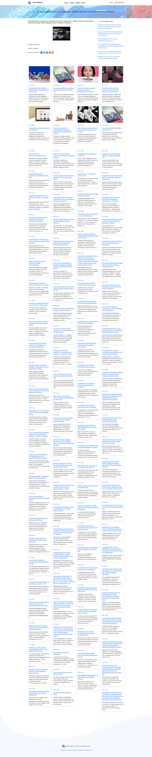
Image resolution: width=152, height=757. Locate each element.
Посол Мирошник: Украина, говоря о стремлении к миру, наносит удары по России (63, 508)
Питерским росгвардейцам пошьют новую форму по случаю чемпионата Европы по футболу (39, 603)
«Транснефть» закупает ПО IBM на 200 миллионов (39, 129)
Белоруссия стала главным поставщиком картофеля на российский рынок (86, 633)
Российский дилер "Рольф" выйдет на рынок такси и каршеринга (88, 568)
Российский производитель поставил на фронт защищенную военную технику (87, 527)
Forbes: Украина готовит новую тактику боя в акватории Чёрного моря (63, 375)
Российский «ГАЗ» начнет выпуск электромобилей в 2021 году (87, 466)
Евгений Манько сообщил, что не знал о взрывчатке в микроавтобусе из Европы (39, 241)
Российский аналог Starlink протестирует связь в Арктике (86, 366)
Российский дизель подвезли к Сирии (62, 693)
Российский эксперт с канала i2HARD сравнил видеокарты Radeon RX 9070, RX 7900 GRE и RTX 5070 (111, 464)
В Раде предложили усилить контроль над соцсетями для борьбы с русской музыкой (110, 89)
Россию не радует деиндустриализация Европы (37, 154)
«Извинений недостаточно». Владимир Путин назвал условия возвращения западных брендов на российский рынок (112, 549)
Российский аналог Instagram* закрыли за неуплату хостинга (86, 284)
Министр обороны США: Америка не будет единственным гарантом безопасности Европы (39, 390)
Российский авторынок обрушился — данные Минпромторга (88, 214)
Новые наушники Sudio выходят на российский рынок (88, 486)
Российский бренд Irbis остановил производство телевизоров (88, 322)
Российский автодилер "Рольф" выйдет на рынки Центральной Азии (111, 155)
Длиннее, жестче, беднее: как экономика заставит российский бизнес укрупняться (111, 286)
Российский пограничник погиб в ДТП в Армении (62, 673)
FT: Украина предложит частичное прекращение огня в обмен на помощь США (39, 693)
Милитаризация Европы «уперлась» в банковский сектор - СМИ (39, 175)
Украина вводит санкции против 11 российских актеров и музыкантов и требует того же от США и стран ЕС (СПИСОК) (63, 531)
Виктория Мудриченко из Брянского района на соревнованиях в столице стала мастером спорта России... (110, 33)
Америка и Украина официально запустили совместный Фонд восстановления (38, 671)
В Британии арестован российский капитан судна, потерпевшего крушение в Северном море (112, 374)
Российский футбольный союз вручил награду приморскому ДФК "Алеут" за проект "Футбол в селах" (112, 486)
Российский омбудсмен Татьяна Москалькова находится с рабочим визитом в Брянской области (112, 330)
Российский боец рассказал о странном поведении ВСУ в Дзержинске (86, 385)
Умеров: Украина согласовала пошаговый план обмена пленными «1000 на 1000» (88, 235)
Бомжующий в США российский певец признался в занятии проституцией (87, 345)
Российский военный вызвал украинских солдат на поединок (87, 406)
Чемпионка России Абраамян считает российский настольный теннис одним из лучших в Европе (112, 528)
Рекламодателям (88, 750)
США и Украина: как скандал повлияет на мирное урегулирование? (37, 263)
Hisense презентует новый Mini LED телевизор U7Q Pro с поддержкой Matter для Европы (38, 456)
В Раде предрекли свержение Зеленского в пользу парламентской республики (86, 89)
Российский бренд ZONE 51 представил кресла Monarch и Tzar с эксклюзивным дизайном (112, 352)
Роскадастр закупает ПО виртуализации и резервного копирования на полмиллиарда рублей (62, 130)
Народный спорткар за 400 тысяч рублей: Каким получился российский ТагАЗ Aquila (112, 419)
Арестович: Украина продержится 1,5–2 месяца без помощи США (39, 304)
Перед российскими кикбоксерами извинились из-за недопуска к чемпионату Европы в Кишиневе (39, 434)
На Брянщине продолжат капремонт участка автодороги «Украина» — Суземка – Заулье (62, 352)
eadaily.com (37, 44)
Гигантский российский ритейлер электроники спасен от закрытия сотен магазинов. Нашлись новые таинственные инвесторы (112, 620)
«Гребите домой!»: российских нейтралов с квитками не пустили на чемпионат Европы (39, 366)
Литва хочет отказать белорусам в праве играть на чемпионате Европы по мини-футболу (63, 242)
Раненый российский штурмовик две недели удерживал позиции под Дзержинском (88, 507)
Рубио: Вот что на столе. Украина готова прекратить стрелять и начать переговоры (63, 419)
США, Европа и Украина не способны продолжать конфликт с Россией (39, 561)
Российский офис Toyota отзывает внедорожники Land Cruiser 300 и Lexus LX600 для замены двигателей (112, 571)
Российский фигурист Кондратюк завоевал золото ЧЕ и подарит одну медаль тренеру (111, 441)
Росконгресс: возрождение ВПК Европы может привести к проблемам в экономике (38, 219)
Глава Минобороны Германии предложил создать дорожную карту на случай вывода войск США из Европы (63, 442)
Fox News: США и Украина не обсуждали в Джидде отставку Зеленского (38, 539)
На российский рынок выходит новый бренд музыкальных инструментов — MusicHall (111, 199)
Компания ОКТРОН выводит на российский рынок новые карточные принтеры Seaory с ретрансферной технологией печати (111, 596)
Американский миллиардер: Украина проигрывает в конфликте (39, 284)
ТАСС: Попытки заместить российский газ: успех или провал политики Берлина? (112, 308)
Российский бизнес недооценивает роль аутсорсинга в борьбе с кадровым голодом (112, 264)
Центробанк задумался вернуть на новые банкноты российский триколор (88, 676)
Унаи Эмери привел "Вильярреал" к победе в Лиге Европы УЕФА (39, 477)
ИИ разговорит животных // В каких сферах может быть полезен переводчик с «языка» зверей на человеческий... (109, 26)
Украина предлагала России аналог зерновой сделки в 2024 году (63, 309)
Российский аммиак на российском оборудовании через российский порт (63, 89)
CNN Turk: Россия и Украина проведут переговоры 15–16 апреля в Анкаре (63, 155)
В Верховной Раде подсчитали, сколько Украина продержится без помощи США (39, 89)
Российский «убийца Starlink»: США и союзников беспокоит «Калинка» (88, 446)
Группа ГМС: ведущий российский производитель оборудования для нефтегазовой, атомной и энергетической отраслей (112, 396)
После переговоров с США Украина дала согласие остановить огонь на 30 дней (63, 288)
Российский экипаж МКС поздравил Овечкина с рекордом (88, 194)
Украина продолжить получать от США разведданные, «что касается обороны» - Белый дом (63, 199)
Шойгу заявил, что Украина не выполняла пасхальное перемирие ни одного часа (63, 397)
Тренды (72, 2)
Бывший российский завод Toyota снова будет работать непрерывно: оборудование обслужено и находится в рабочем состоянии (112, 644)
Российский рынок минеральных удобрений (87, 154)
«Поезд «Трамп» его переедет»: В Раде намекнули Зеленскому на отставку (88, 129)
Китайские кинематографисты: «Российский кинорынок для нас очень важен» (87, 427)
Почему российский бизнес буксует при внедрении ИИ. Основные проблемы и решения (112, 221)
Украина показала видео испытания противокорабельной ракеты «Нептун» (63, 221)
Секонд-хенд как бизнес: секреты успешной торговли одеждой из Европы (38, 323)
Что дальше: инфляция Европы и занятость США (111, 129)
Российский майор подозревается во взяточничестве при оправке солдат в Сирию (88, 611)
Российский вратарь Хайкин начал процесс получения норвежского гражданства (112, 177)
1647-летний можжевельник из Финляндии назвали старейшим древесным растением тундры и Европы (62, 265)
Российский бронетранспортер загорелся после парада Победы (87, 302)
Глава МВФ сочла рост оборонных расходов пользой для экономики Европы (39, 412)
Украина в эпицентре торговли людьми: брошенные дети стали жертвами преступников (62, 465)
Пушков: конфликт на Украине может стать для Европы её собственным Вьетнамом (37, 345)
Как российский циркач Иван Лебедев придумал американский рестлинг (87, 655)
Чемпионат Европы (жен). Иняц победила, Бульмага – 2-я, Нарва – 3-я (39, 197)
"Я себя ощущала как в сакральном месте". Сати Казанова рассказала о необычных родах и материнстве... (111, 45)
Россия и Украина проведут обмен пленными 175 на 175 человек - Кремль (63, 177)
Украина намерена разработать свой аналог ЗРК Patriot (38, 519)
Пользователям (120, 2)
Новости (66, 2)
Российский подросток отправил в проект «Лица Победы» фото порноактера (112, 242)
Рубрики (78, 2)
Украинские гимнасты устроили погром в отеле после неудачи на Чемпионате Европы (38, 627)
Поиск (111, 2)
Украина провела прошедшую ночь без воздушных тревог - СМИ (39, 582)
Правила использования (65, 750)
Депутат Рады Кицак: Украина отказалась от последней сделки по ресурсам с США (63, 330)
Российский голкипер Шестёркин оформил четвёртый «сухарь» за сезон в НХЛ (87, 589)
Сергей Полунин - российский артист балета (86, 174)
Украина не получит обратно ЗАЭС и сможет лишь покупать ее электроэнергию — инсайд (63, 486)
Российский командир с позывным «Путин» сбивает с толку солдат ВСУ (88, 549)
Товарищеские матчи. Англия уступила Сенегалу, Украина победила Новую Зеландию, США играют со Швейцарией (63, 555)
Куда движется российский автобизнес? (61, 653)
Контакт (83, 2)
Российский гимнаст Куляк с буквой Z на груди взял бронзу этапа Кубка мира (112, 506)
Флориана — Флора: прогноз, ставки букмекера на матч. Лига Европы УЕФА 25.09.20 (38, 649)
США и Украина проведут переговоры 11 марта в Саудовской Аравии (39, 498)
